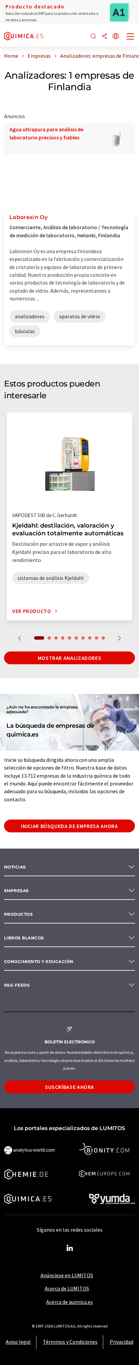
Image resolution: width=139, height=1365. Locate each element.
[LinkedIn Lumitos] (69, 1248)
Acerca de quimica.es (69, 1302)
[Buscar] (93, 37)
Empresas (16, 890)
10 (103, 638)
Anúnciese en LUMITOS (66, 1275)
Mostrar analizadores (70, 657)
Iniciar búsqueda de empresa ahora (69, 826)
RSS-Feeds (17, 985)
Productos (18, 914)
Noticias (15, 866)
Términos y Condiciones (70, 1341)
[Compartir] (104, 37)
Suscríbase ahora (69, 1086)
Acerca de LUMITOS (67, 1288)
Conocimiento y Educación (39, 961)
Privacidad (121, 1341)
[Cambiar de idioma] (115, 37)
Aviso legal (18, 1341)
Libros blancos (24, 937)
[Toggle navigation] (130, 37)
